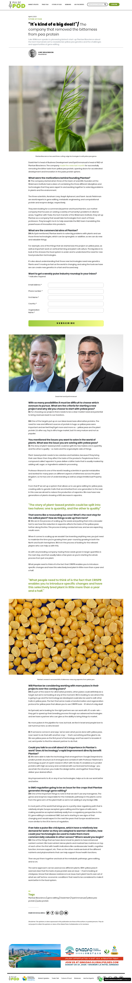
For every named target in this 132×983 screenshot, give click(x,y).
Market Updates (33, 4)
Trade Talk (45, 4)
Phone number (35, 291)
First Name (33, 297)
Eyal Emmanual (78, 898)
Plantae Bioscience (37, 898)
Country (32, 304)
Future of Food (57, 4)
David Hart (65, 898)
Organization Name (33, 311)
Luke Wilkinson (46, 52)
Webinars (68, 4)
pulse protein (43, 901)
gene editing (53, 898)
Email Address (35, 285)
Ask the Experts (79, 4)
